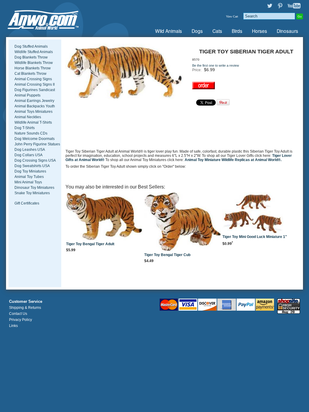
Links (13, 326)
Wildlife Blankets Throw (33, 63)
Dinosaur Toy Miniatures (34, 187)
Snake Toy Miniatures (32, 193)
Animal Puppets (27, 95)
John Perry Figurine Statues (37, 144)
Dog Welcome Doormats (34, 139)
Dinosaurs (287, 30)
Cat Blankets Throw (30, 73)
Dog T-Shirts (24, 128)
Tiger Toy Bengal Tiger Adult (90, 244)
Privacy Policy (20, 320)
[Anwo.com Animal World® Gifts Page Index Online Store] (55, 18)
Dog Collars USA (28, 155)
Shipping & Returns (25, 308)
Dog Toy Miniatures (30, 171)
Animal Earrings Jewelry (34, 101)
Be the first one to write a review (215, 65)
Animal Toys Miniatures (33, 111)
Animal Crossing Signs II (34, 84)
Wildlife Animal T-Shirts (33, 122)
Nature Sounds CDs (30, 133)
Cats (217, 30)
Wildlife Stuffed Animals (33, 52)
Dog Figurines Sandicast (34, 90)
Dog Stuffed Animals (31, 46)
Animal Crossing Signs (33, 79)
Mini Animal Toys (28, 182)
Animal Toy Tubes (29, 177)
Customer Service (25, 301)
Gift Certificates (26, 203)
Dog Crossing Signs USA (35, 160)
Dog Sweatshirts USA (32, 166)
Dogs (197, 30)
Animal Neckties (27, 117)
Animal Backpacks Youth (34, 106)
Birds (237, 30)
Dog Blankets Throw (31, 57)
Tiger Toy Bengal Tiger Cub (167, 255)
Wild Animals (168, 30)
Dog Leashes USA (29, 149)
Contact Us (18, 314)
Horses (259, 30)
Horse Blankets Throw (32, 68)
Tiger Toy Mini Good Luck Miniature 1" (254, 237)
